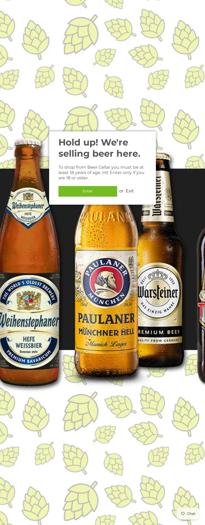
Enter (88, 191)
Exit (130, 190)
